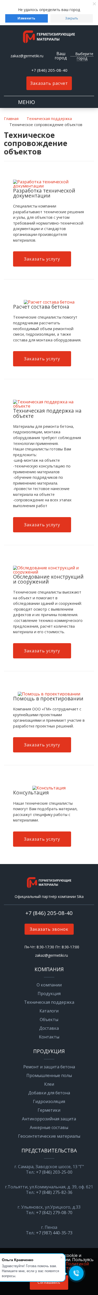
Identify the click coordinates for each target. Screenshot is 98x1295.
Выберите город (84, 56)
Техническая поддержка (49, 1002)
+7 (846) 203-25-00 (54, 1172)
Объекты (49, 1019)
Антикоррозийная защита (49, 1119)
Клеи (49, 1084)
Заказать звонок (49, 929)
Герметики (49, 1110)
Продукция (49, 993)
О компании (49, 985)
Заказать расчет (49, 83)
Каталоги (49, 1011)
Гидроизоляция (49, 1101)
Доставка (49, 1028)
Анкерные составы (49, 1127)
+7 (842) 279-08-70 (54, 1212)
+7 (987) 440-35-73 (54, 1233)
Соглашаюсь (49, 1282)
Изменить (26, 18)
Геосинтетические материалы (49, 1136)
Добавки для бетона (49, 1093)
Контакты (49, 1037)
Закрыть (71, 18)
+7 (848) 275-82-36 (54, 1192)
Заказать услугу (42, 259)
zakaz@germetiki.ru (26, 55)
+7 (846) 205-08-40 (49, 70)
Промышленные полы (49, 1075)
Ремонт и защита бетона (49, 1067)
